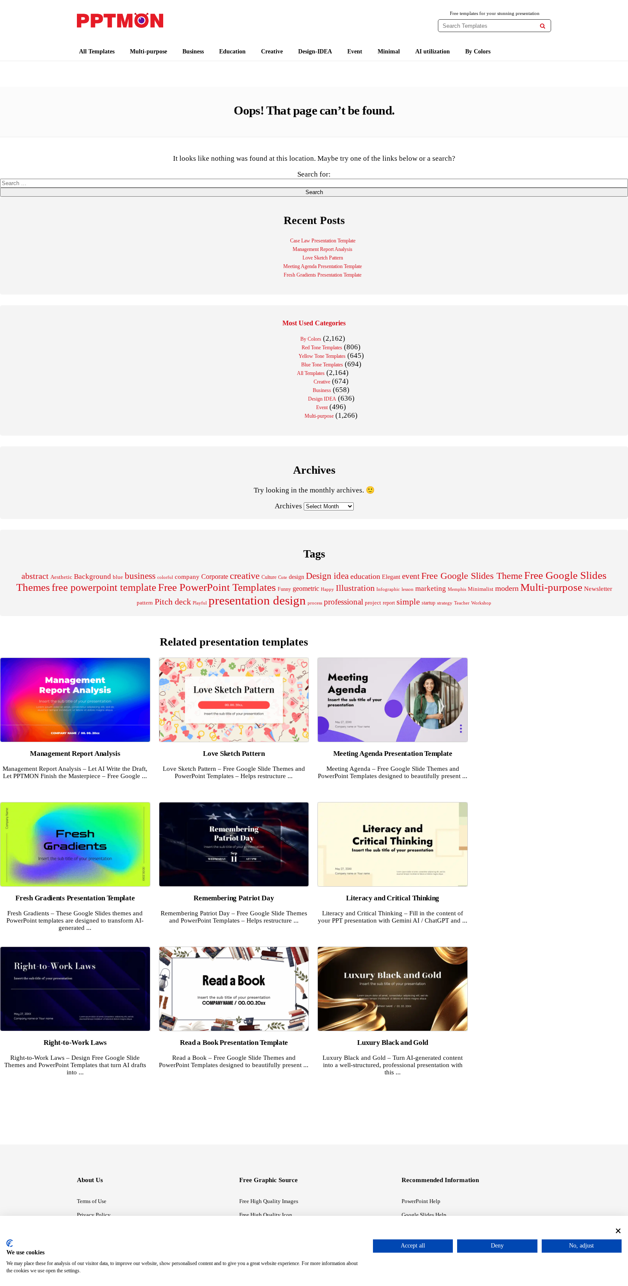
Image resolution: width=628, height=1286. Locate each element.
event (411, 576)
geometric (306, 588)
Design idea (327, 576)
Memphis (457, 589)
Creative (272, 51)
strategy (444, 602)
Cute (282, 577)
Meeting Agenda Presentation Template (322, 266)
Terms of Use (91, 1201)
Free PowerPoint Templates (217, 587)
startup (428, 602)
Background (92, 576)
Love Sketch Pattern (322, 258)
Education (232, 51)
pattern (145, 602)
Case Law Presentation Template (322, 241)
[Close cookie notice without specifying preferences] (618, 1230)
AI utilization (432, 51)
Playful (200, 603)
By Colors (477, 51)
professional (343, 601)
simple (408, 601)
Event (354, 51)
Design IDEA (322, 399)
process (315, 602)
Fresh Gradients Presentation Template (322, 275)
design (296, 576)
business (140, 576)
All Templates (96, 51)
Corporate (214, 576)
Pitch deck (173, 601)
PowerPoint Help (421, 1201)
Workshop (481, 602)
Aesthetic (61, 577)
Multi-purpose (148, 51)
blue (118, 577)
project (373, 602)
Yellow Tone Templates (322, 356)
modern (507, 588)
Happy (327, 589)
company (187, 576)
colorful (165, 577)
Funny (284, 589)
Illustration (355, 588)
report (389, 603)
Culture (268, 577)
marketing (430, 588)
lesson (408, 589)
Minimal (389, 51)
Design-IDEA (315, 51)
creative (245, 575)
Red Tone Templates (322, 348)
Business (193, 51)
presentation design (257, 600)
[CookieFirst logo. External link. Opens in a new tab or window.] (9, 1243)
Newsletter (598, 588)
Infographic (388, 589)
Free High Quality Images (268, 1201)
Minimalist (480, 589)
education (365, 576)
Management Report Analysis (322, 249)
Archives (288, 506)
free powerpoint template (104, 587)
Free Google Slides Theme (471, 575)
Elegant (391, 577)
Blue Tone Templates (322, 365)
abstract (35, 576)
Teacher (462, 602)
